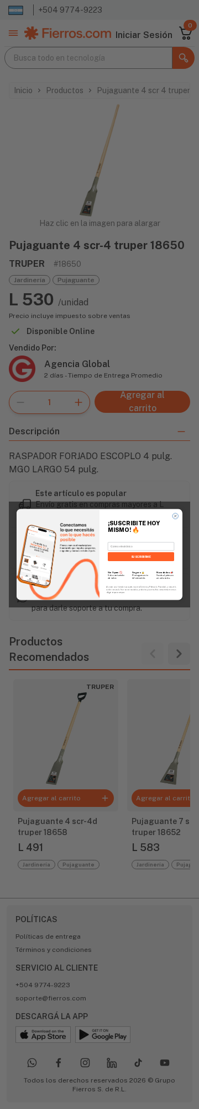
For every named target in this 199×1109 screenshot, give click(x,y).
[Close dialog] (175, 516)
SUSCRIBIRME (141, 556)
